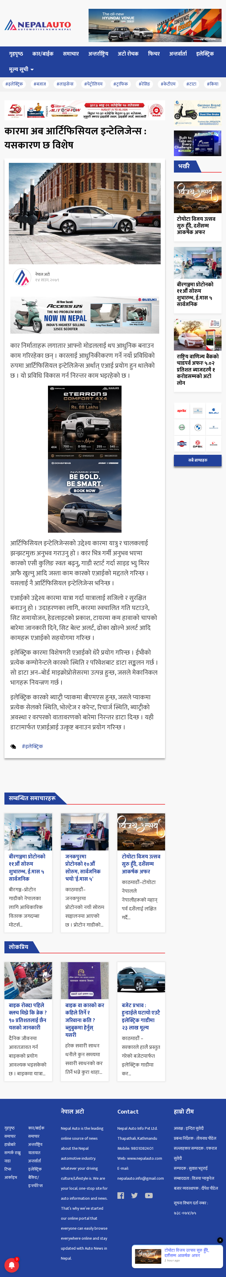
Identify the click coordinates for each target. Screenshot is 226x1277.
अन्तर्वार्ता (34, 1161)
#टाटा (191, 84)
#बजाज (40, 84)
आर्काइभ (10, 1177)
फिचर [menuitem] (154, 54)
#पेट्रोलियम (93, 84)
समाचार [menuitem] (71, 54)
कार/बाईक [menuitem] (43, 54)
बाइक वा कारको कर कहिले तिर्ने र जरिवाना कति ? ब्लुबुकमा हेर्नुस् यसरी (84, 1020)
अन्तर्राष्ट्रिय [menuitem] (98, 54)
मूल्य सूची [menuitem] (18, 69)
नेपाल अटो (42, 274)
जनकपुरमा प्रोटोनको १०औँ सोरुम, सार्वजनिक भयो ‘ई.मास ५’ (83, 868)
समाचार (10, 1136)
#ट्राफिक (120, 84)
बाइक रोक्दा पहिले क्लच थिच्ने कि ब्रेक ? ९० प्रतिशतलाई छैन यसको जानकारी (28, 1016)
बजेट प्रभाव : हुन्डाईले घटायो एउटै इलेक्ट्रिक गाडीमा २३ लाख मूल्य (141, 1016)
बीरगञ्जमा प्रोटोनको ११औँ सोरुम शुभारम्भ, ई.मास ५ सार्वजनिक (27, 868)
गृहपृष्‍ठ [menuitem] (16, 54)
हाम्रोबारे (10, 1144)
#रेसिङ (144, 84)
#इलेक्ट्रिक (14, 84)
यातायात (34, 1152)
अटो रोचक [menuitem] (128, 54)
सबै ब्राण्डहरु (197, 460)
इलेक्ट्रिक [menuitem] (205, 54)
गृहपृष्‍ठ (9, 1128)
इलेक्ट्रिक (35, 1169)
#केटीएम (168, 84)
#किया (212, 84)
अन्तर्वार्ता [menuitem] (178, 54)
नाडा (7, 1161)
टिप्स (7, 1169)
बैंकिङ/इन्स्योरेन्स (35, 1181)
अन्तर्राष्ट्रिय (35, 1144)
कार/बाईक (36, 1128)
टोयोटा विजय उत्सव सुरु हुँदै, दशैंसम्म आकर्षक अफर (141, 864)
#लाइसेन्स (65, 84)
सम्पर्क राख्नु (12, 1152)
